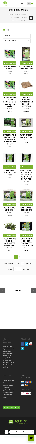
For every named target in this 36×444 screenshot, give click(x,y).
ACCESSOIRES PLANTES (19, 17)
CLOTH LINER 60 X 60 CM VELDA (26, 67)
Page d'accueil (14, 14)
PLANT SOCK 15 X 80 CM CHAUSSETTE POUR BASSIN (9, 242)
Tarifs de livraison (8, 392)
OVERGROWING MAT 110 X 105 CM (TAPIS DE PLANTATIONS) (9, 138)
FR (29, 3)
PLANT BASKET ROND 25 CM (26, 209)
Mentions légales (8, 385)
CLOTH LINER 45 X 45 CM (9, 67)
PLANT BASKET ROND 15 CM (10, 209)
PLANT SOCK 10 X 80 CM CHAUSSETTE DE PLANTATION (26, 242)
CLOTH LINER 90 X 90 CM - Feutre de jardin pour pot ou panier (9, 101)
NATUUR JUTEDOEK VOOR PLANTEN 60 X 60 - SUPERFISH (26, 101)
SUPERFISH (26, 111)
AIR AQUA (18, 290)
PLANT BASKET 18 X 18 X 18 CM (26, 136)
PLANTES (23, 14)
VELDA (10, 74)
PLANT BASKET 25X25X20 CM (10, 171)
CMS (18, 429)
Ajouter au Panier (10, 63)
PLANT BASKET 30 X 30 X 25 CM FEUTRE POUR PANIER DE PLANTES (26, 174)
